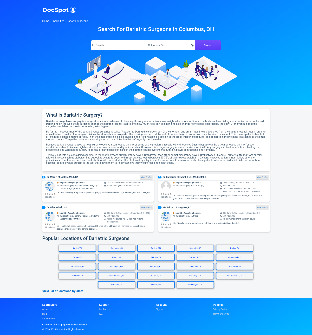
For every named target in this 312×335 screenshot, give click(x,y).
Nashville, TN (77, 275)
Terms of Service (221, 314)
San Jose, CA (117, 285)
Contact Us (104, 309)
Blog (44, 314)
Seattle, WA (156, 285)
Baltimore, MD (117, 248)
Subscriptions (49, 318)
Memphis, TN (195, 266)
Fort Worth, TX (195, 257)
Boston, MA (156, 248)
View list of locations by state (62, 291)
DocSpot (55, 9)
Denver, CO (77, 257)
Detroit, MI (116, 257)
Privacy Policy (220, 309)
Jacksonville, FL (77, 266)
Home (45, 21)
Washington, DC (195, 285)
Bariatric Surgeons (77, 21)
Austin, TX (77, 248)
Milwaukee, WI (234, 266)
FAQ (101, 314)
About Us (47, 309)
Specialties (58, 21)
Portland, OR (156, 275)
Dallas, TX (234, 248)
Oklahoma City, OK (117, 275)
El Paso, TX (156, 257)
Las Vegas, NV (116, 266)
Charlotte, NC (195, 248)
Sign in (159, 309)
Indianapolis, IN (234, 257)
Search (208, 45)
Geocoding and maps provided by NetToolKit (64, 324)
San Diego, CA (195, 275)
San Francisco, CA (235, 275)
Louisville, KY (156, 266)
